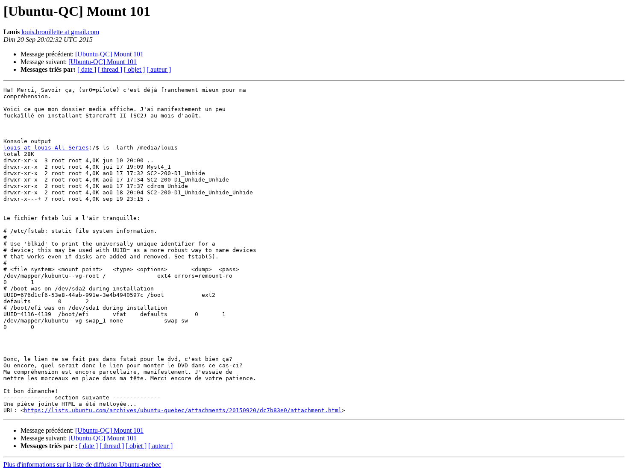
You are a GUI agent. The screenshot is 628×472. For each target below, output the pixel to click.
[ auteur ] (159, 69)
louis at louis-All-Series (46, 147)
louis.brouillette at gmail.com (60, 31)
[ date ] (86, 69)
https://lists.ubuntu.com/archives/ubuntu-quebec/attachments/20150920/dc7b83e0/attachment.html (183, 410)
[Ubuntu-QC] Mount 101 (109, 54)
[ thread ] (110, 69)
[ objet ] (134, 69)
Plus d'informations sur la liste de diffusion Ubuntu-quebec (82, 464)
